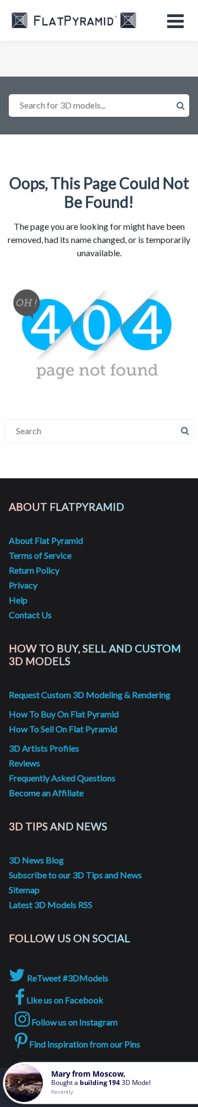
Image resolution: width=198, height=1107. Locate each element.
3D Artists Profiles (44, 748)
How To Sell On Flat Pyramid (63, 728)
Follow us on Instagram (74, 1022)
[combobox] (99, 105)
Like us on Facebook (64, 1000)
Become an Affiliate (46, 792)
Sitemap (24, 889)
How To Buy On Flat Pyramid (64, 714)
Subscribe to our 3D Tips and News (75, 875)
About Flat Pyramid (46, 540)
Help (18, 600)
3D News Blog (36, 860)
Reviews (24, 763)
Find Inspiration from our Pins (84, 1044)
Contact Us (30, 614)
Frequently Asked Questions (62, 778)
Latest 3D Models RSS (50, 904)
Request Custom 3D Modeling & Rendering (89, 694)
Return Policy (34, 570)
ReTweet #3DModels (66, 978)
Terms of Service (40, 555)
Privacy (23, 585)
